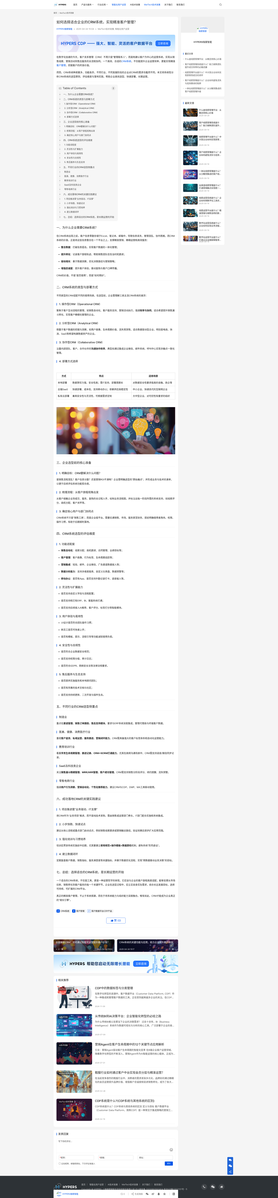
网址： (142, 1157)
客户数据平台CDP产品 (102, 911)
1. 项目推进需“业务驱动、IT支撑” (79, 199)
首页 (75, 4)
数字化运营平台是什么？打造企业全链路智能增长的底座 (210, 240)
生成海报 (138, 1194)
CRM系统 (126, 61)
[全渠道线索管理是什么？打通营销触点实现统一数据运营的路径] (190, 188)
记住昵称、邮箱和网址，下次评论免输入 (78, 1163)
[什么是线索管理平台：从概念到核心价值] (190, 113)
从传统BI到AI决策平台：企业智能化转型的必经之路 (128, 1016)
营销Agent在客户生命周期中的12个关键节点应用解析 (129, 1044)
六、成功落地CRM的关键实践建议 (80, 194)
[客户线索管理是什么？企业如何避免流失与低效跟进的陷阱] (190, 158)
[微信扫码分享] (147, 1194)
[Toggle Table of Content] (113, 88)
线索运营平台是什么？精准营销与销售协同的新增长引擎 (210, 213)
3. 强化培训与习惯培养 (74, 207)
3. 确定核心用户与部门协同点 (77, 135)
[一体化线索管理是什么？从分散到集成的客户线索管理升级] (190, 174)
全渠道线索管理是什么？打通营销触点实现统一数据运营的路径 (210, 188)
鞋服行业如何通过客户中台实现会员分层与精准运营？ (129, 1072)
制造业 (67, 172)
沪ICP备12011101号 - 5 (176, 1189)
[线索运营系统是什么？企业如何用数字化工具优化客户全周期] (190, 200)
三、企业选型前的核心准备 (76, 121)
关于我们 (168, 4)
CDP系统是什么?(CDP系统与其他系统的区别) (124, 1101)
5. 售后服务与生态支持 (74, 162)
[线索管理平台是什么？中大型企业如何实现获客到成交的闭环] (190, 140)
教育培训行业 (70, 180)
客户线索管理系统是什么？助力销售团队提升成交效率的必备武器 (210, 125)
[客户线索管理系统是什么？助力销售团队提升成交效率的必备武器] (190, 126)
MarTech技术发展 (152, 4)
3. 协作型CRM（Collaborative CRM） (81, 112)
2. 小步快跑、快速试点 (74, 203)
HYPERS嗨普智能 (64, 29)
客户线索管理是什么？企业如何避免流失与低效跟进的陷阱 (210, 155)
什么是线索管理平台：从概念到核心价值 (203, 59)
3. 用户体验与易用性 (73, 153)
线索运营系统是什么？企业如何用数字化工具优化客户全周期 (210, 201)
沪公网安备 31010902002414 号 (150, 1189)
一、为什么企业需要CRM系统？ (79, 94)
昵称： (63, 1157)
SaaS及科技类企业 (72, 185)
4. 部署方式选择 (71, 117)
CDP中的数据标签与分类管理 (114, 988)
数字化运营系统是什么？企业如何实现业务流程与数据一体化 (210, 226)
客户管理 (61, 65)
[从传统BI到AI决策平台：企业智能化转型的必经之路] (74, 1025)
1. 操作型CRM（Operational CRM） (80, 104)
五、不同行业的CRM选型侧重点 (79, 167)
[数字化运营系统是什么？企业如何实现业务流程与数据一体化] (190, 226)
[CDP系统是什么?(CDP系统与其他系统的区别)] (74, 1110)
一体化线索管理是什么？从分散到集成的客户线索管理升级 (210, 174)
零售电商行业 (70, 189)
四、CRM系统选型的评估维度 (77, 140)
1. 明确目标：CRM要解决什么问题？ (80, 126)
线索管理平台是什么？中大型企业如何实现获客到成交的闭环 (210, 139)
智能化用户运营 (119, 4)
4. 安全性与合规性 (72, 158)
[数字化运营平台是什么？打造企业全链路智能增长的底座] (190, 239)
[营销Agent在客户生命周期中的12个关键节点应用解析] (74, 1053)
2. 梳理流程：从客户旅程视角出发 (79, 131)
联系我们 (181, 4)
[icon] (204, 1187)
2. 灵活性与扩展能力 (73, 149)
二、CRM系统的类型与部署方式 (79, 99)
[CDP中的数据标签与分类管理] (74, 997)
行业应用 (102, 4)
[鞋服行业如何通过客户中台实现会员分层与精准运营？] (74, 1082)
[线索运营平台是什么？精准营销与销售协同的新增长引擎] (190, 213)
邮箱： (102, 1157)
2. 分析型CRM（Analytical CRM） (80, 108)
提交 (169, 1163)
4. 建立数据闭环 (71, 212)
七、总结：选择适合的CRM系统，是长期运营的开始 (88, 217)
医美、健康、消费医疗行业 (76, 176)
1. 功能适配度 (70, 145)
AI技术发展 (135, 4)
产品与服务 (86, 4)
